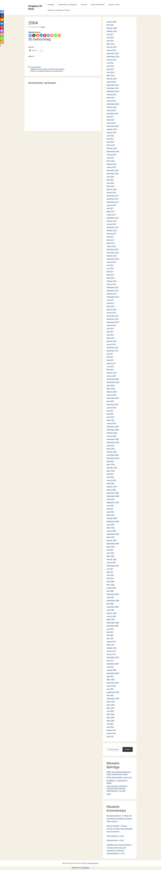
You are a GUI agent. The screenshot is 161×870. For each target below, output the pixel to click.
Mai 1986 (110, 604)
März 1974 (110, 645)
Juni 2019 (110, 158)
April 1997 (110, 512)
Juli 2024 (110, 63)
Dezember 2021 (112, 113)
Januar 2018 (111, 192)
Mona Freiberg (112, 836)
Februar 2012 (111, 341)
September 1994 (113, 543)
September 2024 (113, 56)
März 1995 (111, 537)
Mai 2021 (110, 116)
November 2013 (113, 290)
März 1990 (111, 585)
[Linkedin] (41, 35)
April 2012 (110, 335)
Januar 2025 (111, 50)
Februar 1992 (112, 559)
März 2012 (110, 338)
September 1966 (113, 673)
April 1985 (110, 610)
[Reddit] (37, 35)
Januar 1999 (111, 490)
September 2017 (113, 202)
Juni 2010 (110, 366)
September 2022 (113, 104)
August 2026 (111, 22)
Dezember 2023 (113, 85)
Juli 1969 (110, 667)
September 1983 (113, 623)
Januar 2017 (111, 215)
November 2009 (113, 379)
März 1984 (111, 619)
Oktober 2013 (112, 294)
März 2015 (110, 243)
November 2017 (113, 199)
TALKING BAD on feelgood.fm (67, 4)
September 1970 (113, 657)
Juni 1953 (110, 727)
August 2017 (111, 205)
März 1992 (111, 556)
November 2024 (113, 53)
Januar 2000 (111, 480)
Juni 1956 (110, 711)
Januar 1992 (111, 562)
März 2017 (110, 211)
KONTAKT (84, 4)
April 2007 (110, 417)
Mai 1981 (110, 632)
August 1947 (111, 730)
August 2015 (111, 233)
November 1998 (113, 493)
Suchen (127, 749)
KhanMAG (51, 4)
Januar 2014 (111, 284)
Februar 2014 (112, 281)
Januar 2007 (111, 423)
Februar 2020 (112, 148)
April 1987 (110, 597)
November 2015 (113, 227)
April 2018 (110, 183)
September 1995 (113, 534)
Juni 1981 (110, 629)
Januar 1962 (111, 686)
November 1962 (113, 683)
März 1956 (111, 714)
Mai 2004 (110, 461)
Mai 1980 (110, 635)
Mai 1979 (110, 638)
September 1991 (113, 566)
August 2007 (111, 407)
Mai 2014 (110, 271)
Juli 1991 (110, 569)
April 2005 (110, 445)
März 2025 (111, 44)
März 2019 (111, 161)
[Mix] (52, 35)
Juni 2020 (110, 135)
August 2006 (111, 436)
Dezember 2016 (113, 218)
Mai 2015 (110, 237)
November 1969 (113, 664)
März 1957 (110, 708)
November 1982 (113, 626)
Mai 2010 (110, 369)
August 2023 (111, 94)
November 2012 (113, 319)
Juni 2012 (110, 328)
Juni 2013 (110, 300)
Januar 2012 (111, 344)
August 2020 (111, 132)
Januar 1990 (111, 588)
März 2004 (111, 464)
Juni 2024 (110, 66)
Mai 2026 (110, 25)
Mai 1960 (110, 695)
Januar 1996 (111, 531)
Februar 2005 (112, 452)
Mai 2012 (110, 332)
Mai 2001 (110, 474)
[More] (59, 35)
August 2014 (111, 262)
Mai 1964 (110, 676)
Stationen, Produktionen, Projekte (59, 10)
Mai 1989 (110, 591)
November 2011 (112, 351)
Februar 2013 (112, 309)
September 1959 (113, 698)
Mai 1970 (110, 660)
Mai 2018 (110, 180)
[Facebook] (30, 35)
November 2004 (113, 455)
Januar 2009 (111, 395)
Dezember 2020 (113, 126)
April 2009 (110, 385)
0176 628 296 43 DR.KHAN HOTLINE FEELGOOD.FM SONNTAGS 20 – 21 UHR (117, 788)
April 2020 (110, 142)
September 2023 (113, 91)
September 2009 (113, 382)
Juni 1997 (110, 505)
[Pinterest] (44, 35)
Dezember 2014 (113, 249)
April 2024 (110, 72)
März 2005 (111, 449)
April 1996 (110, 524)
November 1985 (113, 607)
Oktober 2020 (112, 129)
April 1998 (110, 499)
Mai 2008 (110, 401)
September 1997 (113, 502)
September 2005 (113, 442)
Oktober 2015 (112, 230)
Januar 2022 (111, 110)
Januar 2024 (111, 82)
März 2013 (111, 306)
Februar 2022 (112, 107)
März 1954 (111, 721)
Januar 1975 (111, 641)
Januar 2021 (111, 123)
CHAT (109, 794)
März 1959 (111, 702)
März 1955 (110, 717)
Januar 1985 (111, 616)
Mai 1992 (110, 550)
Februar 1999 (112, 487)
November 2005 (113, 439)
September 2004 (113, 458)
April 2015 (110, 240)
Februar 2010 (112, 373)
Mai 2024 (110, 69)
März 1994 (111, 547)
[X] (33, 35)
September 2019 (113, 151)
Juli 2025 (110, 34)
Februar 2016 (112, 221)
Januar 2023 (111, 101)
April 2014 (110, 275)
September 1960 (113, 692)
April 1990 (110, 581)
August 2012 (111, 325)
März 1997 (111, 515)
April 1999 (110, 483)
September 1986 (113, 600)
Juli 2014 (110, 265)
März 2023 (111, 98)
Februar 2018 (111, 189)
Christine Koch (112, 840)
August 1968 (111, 670)
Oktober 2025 (112, 31)
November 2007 (113, 404)
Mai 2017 (110, 208)
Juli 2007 (110, 411)
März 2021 (110, 120)
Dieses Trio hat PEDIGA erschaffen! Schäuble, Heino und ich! (119, 818)
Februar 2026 (112, 28)
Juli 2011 (110, 354)
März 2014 (111, 278)
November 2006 (113, 430)
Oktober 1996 (112, 518)
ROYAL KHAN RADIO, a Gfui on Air (119, 777)
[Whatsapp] (55, 35)
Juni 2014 (110, 268)
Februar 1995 (112, 540)
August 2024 (111, 60)
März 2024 (111, 75)
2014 (122, 836)
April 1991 (110, 575)
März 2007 (111, 420)
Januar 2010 (111, 376)
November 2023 (113, 88)
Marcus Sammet (113, 826)
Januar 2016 (111, 224)
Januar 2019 (111, 167)
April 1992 (110, 553)
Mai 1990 (110, 578)
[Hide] (0, 45)
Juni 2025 (110, 37)
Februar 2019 (112, 164)
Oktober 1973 (112, 648)
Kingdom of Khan (114, 4)
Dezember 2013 (113, 287)
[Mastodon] (48, 35)
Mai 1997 (110, 509)
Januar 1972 (111, 654)
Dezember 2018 (112, 170)
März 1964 (111, 679)
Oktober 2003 (112, 468)
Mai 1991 (110, 572)
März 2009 (111, 388)
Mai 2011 (110, 357)
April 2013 (110, 303)
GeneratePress (93, 863)
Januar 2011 (111, 363)
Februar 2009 (112, 392)
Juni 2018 (110, 177)
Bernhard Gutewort (114, 816)
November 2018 (113, 173)
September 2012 (113, 322)
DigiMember (86, 867)
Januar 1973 (111, 651)
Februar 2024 (112, 79)
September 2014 (113, 259)
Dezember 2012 (112, 316)
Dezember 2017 (112, 196)
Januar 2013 (111, 313)
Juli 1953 (110, 724)
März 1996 (111, 528)
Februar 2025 (112, 47)
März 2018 (110, 186)
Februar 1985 (111, 613)
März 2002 (111, 471)
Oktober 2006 (112, 433)
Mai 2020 (110, 139)
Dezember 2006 (113, 426)
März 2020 (111, 145)
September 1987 (113, 594)
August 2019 (111, 154)
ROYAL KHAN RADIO (97, 4)
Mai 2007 (110, 414)
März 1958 (110, 705)
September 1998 (113, 496)
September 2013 (113, 297)
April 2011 (110, 360)
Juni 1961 (110, 689)
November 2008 (113, 398)
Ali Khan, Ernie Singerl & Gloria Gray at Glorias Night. (46, 71)
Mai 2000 (110, 477)
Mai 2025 (110, 41)
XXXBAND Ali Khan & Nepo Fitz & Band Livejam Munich (47, 69)
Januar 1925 (111, 733)
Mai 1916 (110, 736)
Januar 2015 (111, 246)
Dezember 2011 (112, 347)
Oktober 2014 (112, 256)
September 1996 (113, 521)
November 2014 (113, 252)
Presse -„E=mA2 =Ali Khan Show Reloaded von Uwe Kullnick (119, 828)
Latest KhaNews (35, 67)
